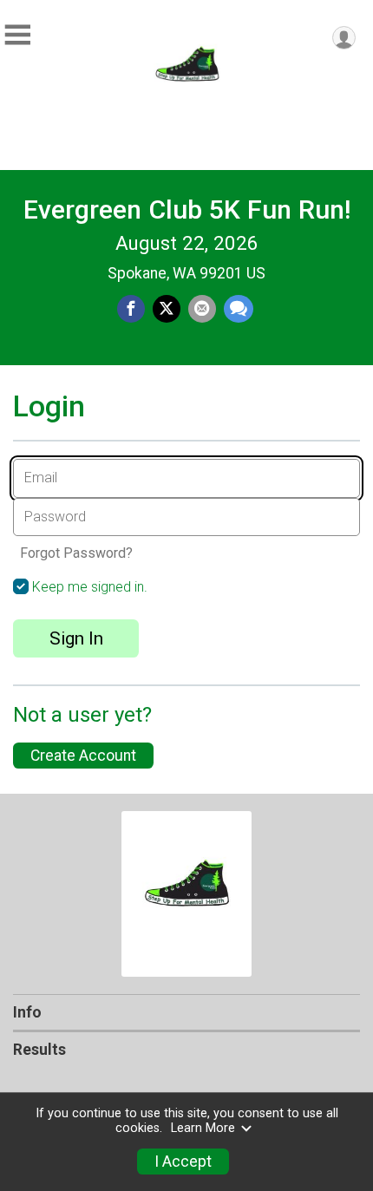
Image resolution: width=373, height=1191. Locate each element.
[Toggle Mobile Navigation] (17, 35)
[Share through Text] (238, 309)
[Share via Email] (202, 309)
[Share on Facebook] (131, 309)
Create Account (83, 755)
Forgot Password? (76, 553)
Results (39, 1049)
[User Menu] (344, 37)
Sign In (76, 638)
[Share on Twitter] (166, 309)
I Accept (183, 1161)
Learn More (203, 1128)
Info (27, 1012)
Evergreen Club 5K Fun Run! (186, 209)
